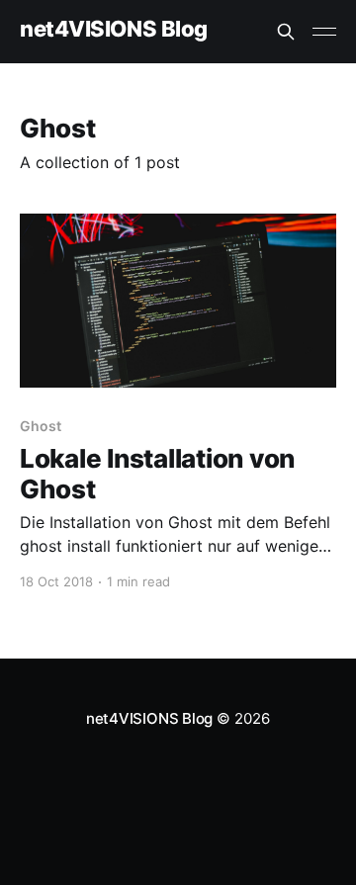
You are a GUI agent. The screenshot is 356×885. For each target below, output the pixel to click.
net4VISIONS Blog (114, 29)
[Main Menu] (324, 31)
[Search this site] (286, 31)
